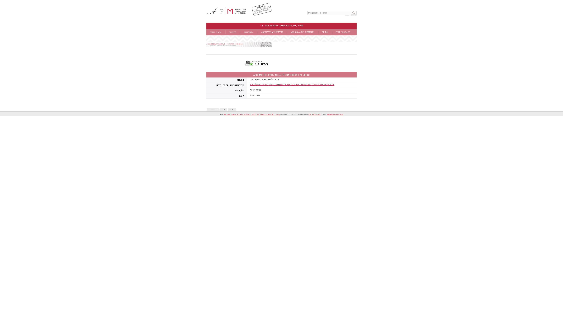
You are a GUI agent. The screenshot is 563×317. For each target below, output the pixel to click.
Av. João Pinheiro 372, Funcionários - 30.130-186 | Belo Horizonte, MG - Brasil (252, 114)
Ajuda (325, 32)
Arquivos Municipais (272, 32)
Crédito (231, 110)
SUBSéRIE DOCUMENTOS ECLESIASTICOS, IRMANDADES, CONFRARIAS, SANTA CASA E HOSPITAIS (292, 85)
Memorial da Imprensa (302, 32)
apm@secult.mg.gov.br (335, 114)
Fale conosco (343, 32)
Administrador (213, 110)
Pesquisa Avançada (351, 15)
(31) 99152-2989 (314, 114)
